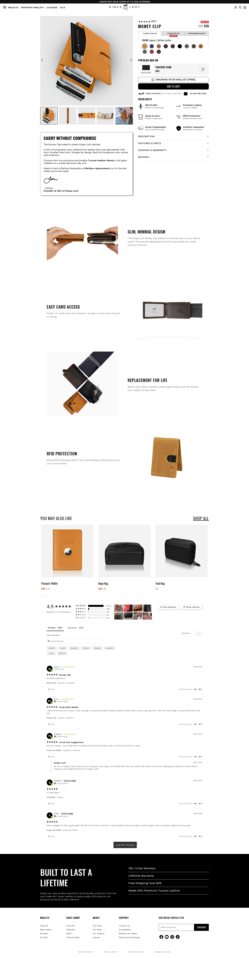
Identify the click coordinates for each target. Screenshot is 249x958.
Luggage (52, 7)
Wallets (13, 7)
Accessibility (125, 930)
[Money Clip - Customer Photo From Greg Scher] (128, 616)
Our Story (97, 926)
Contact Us (124, 926)
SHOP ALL (201, 518)
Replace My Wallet (128, 933)
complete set (173, 34)
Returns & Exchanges (129, 937)
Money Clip (51, 683)
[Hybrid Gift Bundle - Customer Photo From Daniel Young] (137, 616)
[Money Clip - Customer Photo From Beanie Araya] (137, 608)
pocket (86, 648)
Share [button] (52, 689)
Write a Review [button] (193, 607)
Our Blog (97, 930)
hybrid (62, 653)
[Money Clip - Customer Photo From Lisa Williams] (128, 608)
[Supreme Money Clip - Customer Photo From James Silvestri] (118, 616)
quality (74, 648)
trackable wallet (197, 33)
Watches (70, 930)
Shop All (44, 926)
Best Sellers (46, 930)
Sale (62, 7)
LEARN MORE (146, 72)
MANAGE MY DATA (163, 952)
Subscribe (201, 927)
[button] (244, 7)
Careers (96, 937)
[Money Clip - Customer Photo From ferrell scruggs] (147, 616)
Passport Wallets (32, 7)
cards (63, 648)
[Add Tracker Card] (201, 69)
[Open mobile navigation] (5, 7)
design (97, 648)
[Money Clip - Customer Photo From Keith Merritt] (147, 608)
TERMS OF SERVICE (136, 952)
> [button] (125, 845)
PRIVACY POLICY (111, 952)
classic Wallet (150, 33)
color (51, 653)
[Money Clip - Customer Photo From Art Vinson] (118, 608)
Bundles (44, 933)
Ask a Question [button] (169, 607)
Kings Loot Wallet (54, 750)
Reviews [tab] (52, 627)
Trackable (51, 797)
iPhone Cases (73, 937)
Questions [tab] (72, 627)
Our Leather (99, 933)
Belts (68, 933)
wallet (52, 648)
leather (109, 648)
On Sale (44, 937)
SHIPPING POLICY (86, 952)
